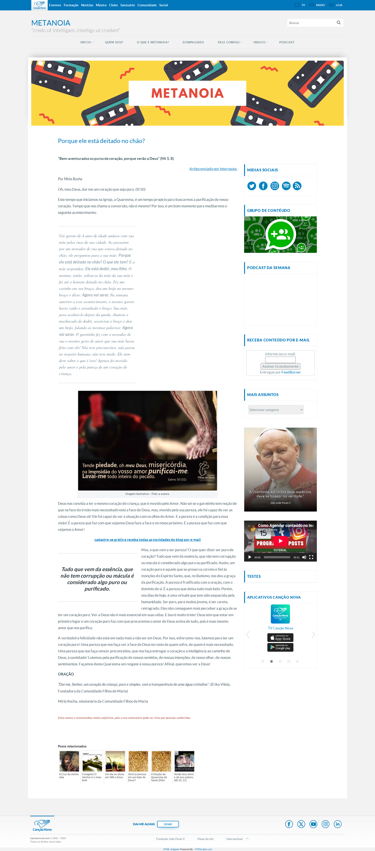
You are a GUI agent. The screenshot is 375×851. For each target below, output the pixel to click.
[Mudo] (304, 557)
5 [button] (297, 661)
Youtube (313, 824)
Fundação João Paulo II (170, 839)
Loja (339, 5)
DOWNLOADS (193, 42)
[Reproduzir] (250, 557)
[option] (280, 619)
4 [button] (289, 661)
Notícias (87, 5)
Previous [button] (248, 635)
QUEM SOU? (114, 42)
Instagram (325, 824)
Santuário (127, 5)
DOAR (168, 824)
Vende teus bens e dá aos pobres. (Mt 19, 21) (184, 777)
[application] (280, 541)
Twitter (301, 824)
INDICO (259, 42)
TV (303, 5)
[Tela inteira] (311, 557)
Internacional (234, 839)
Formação (71, 5)
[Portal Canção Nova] (39, 5)
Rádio (320, 5)
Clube (113, 5)
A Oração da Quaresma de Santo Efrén (159, 777)
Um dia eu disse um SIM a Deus (114, 776)
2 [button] (271, 661)
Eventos (55, 5)
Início (86, 42)
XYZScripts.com (203, 849)
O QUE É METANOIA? (153, 42)
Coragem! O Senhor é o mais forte (91, 777)
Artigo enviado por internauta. (213, 168)
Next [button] (313, 635)
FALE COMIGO (229, 42)
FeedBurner (291, 372)
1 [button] (263, 661)
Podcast (286, 42)
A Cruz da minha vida (69, 776)
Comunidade (147, 5)
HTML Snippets (171, 849)
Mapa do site (205, 839)
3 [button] (280, 661)
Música (101, 5)
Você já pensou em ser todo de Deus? (137, 777)
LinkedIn (337, 824)
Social (163, 5)
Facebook (289, 824)
